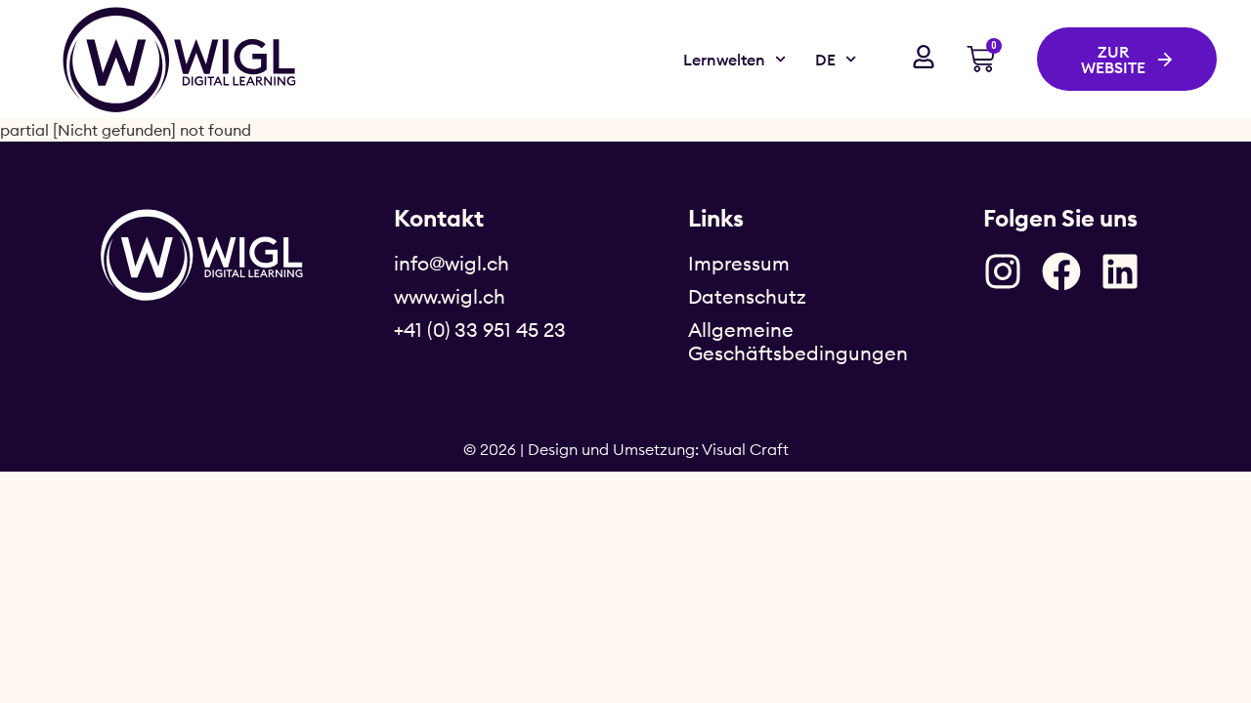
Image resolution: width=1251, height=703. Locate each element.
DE (825, 59)
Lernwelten (724, 59)
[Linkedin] (1120, 271)
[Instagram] (1002, 271)
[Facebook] (1061, 271)
